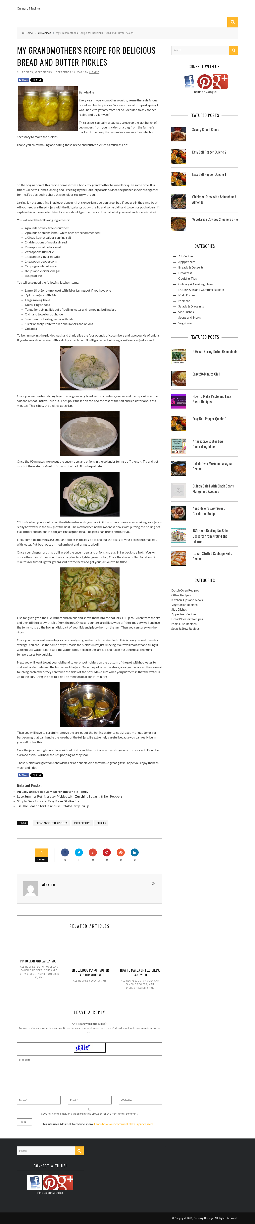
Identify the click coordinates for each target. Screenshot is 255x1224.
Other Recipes (181, 595)
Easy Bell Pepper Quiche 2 (209, 152)
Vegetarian (37, 974)
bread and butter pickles (51, 822)
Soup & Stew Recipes (185, 628)
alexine (94, 72)
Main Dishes (186, 295)
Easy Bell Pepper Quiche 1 (209, 174)
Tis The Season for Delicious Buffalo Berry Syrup (53, 806)
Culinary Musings (29, 8)
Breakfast (185, 273)
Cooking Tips (187, 278)
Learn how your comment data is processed (123, 1124)
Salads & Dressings (191, 306)
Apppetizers (43, 72)
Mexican (184, 301)
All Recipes (25, 72)
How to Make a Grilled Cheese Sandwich (140, 972)
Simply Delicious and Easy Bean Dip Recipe (48, 801)
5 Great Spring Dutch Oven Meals (215, 351)
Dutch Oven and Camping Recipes (201, 289)
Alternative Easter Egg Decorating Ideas (208, 444)
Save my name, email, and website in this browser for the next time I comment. (89, 1113)
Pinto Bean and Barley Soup (39, 961)
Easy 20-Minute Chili (206, 374)
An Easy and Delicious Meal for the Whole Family (52, 791)
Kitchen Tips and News (187, 600)
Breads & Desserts (191, 267)
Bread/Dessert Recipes (187, 619)
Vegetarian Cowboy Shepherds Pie (215, 219)
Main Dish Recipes (184, 624)
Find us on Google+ (205, 91)
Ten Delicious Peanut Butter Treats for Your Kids (89, 972)
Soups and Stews (189, 317)
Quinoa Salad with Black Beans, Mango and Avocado (213, 488)
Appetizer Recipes (183, 614)
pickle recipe (82, 822)
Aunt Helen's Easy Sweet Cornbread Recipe (209, 511)
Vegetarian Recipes (184, 604)
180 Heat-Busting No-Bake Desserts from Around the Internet (211, 536)
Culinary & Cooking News (195, 284)
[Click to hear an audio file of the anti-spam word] (90, 1044)
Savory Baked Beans (205, 129)
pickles (101, 822)
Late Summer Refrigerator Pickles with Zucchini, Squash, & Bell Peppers (70, 796)
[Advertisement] (89, 164)
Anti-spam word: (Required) (89, 1023)
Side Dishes (186, 312)
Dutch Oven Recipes (185, 590)
